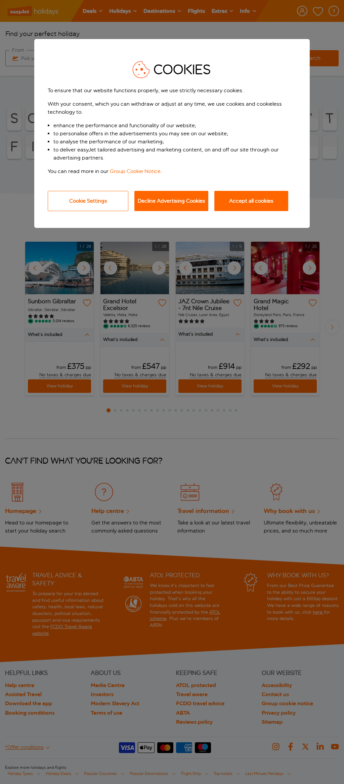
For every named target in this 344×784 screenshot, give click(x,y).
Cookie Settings (88, 201)
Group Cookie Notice (135, 171)
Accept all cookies (251, 201)
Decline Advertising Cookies (171, 201)
